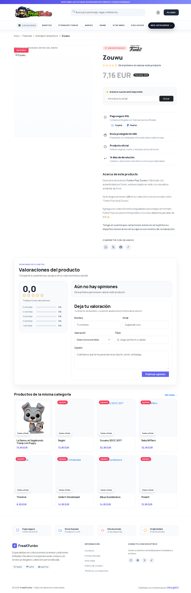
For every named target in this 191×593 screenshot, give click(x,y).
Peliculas (27, 36)
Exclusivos (137, 25)
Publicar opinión (155, 374)
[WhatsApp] (106, 247)
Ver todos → (171, 394)
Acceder (171, 12)
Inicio (16, 36)
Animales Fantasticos (46, 36)
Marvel (89, 25)
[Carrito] (158, 12)
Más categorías (160, 25)
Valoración (80, 332)
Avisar (166, 98)
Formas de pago (92, 555)
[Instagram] (131, 560)
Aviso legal (90, 560)
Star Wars (119, 25)
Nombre (78, 318)
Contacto (89, 550)
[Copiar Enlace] (128, 247)
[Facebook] (121, 247)
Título (118, 332)
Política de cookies (94, 565)
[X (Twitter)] (113, 247)
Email (125, 318)
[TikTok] (151, 560)
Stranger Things (68, 25)
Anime (103, 25)
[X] (144, 560)
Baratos (47, 25)
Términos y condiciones (96, 570)
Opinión (78, 347)
